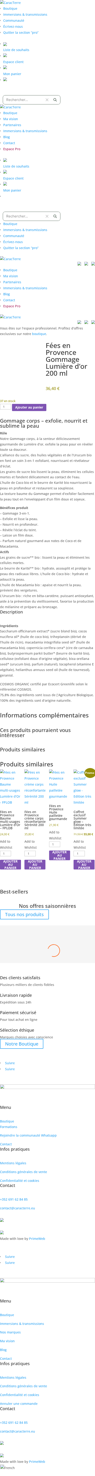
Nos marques (10, 1332)
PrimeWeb (37, 1238)
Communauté (13, 20)
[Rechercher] (55, 99)
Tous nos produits (24, 914)
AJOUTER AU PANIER (10, 864)
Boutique (10, 8)
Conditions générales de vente (23, 1172)
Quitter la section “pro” (21, 32)
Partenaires (12, 125)
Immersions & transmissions (25, 14)
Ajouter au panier (29, 407)
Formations (8, 1127)
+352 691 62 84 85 (14, 1199)
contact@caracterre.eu (17, 1208)
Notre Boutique (21, 1044)
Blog (6, 137)
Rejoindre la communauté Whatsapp (28, 1135)
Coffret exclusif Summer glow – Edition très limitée (47, 954)
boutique (39, 334)
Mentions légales (13, 1163)
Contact (9, 143)
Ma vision (10, 119)
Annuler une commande (19, 1403)
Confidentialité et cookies (19, 1180)
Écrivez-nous (13, 26)
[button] (47, 1467)
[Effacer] (47, 100)
